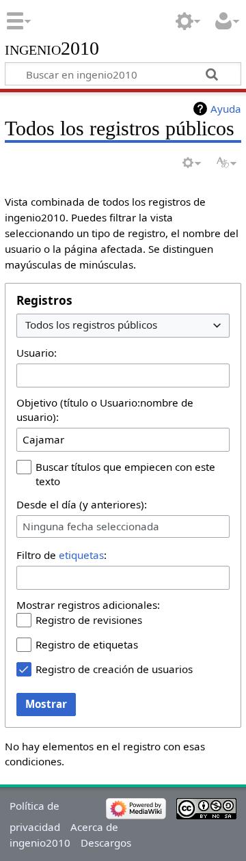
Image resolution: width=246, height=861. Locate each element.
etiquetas (81, 555)
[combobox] (123, 326)
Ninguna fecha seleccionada (91, 526)
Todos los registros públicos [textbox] (91, 324)
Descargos (106, 842)
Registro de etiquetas (87, 644)
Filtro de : (61, 555)
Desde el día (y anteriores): (81, 504)
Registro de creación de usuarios (114, 669)
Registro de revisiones (89, 620)
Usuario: (36, 352)
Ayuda (225, 108)
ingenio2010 (52, 49)
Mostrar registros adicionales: (88, 605)
